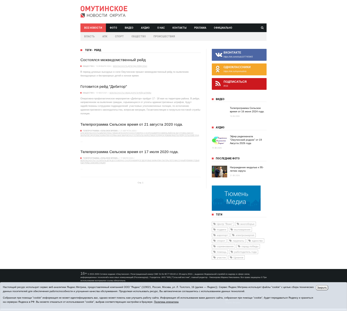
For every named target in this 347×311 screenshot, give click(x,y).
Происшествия (164, 36)
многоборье (247, 223)
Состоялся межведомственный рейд (113, 60)
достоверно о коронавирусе (146, 133)
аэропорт (222, 235)
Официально (223, 27)
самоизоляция (98, 163)
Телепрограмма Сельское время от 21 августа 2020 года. (131, 124)
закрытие (85, 135)
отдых (196, 161)
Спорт (119, 36)
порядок (159, 135)
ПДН (135, 66)
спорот (221, 240)
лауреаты (238, 240)
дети (130, 66)
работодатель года (245, 251)
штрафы (147, 93)
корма (113, 135)
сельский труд (191, 135)
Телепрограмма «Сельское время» (100, 131)
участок (221, 257)
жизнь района (168, 133)
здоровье (95, 135)
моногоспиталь (134, 135)
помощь (221, 251)
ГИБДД (127, 93)
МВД (124, 135)
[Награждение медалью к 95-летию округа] (219, 171)
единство (257, 240)
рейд (139, 66)
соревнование (225, 246)
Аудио (145, 27)
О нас (161, 27)
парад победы (249, 246)
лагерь (165, 161)
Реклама (200, 27)
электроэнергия (245, 235)
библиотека (105, 133)
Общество (138, 36)
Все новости (93, 27)
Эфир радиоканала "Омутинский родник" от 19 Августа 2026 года (246, 140)
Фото (113, 27)
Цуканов (238, 257)
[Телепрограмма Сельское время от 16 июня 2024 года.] (219, 112)
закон (190, 133)
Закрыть (322, 287)
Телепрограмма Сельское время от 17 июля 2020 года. (129, 152)
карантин (105, 135)
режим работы (172, 135)
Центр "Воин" (225, 223)
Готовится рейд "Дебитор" (103, 86)
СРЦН (144, 66)
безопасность (120, 66)
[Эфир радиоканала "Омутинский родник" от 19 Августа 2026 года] (219, 140)
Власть (89, 36)
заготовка (181, 133)
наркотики (149, 135)
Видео (129, 27)
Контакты (179, 27)
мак (119, 135)
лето (171, 161)
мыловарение (242, 229)
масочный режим (183, 161)
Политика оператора (166, 301)
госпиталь (100, 161)
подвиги (221, 229)
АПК (104, 36)
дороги (134, 93)
